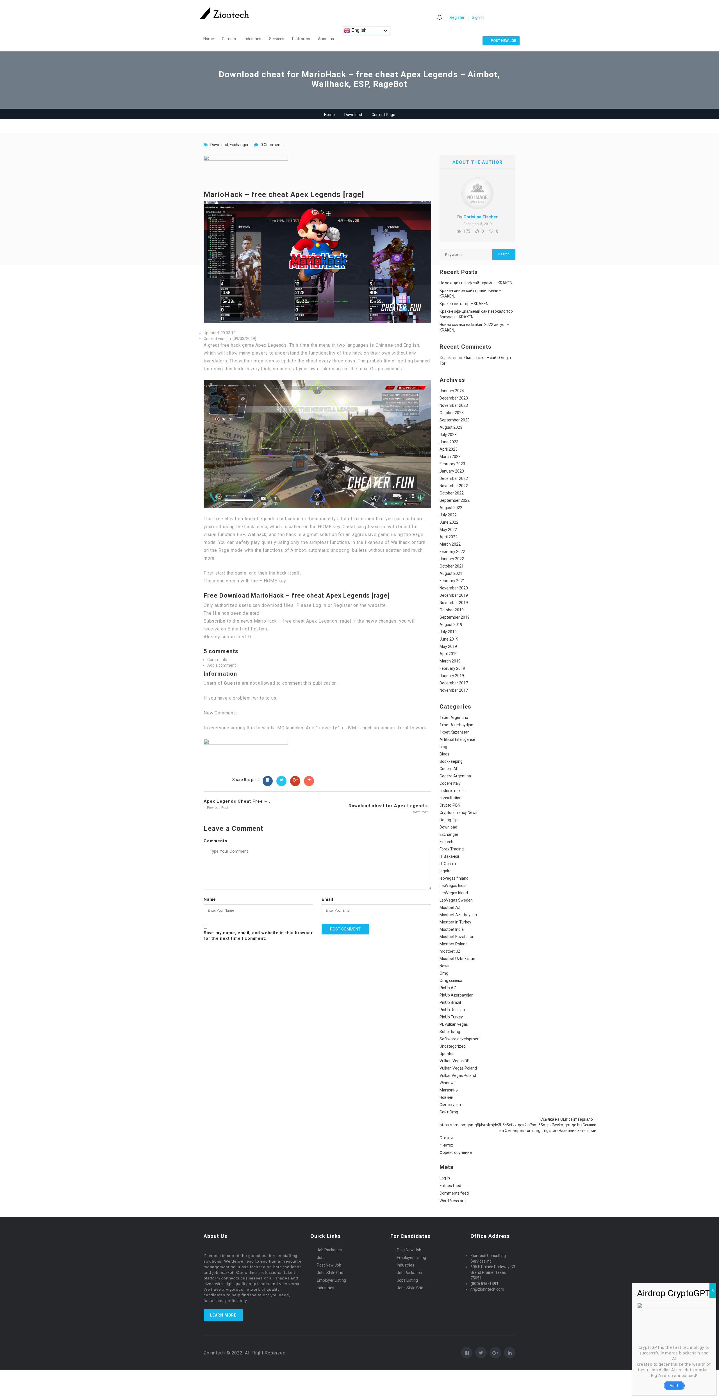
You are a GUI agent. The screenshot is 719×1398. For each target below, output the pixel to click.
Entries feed (450, 1185)
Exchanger (239, 144)
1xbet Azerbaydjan (456, 725)
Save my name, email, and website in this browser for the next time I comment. (258, 935)
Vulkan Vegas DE (454, 1061)
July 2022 (448, 515)
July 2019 (448, 632)
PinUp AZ (448, 988)
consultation (450, 798)
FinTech (446, 841)
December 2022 (454, 478)
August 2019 (451, 624)
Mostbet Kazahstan (457, 936)
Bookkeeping (451, 761)
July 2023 (448, 434)
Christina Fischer (480, 216)
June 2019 (449, 639)
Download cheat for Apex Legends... (390, 805)
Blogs (444, 754)
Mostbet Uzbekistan (457, 958)
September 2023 (455, 420)
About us (326, 39)
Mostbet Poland (454, 944)
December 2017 (454, 683)
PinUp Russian (452, 1009)
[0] (439, 18)
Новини (446, 1097)
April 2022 (449, 537)
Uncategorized (453, 1046)
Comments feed (454, 1193)
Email (327, 899)
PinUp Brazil (450, 1002)
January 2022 (452, 559)
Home (208, 39)
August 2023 (451, 427)
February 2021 (452, 580)
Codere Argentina (455, 776)
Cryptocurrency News (458, 812)
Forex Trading (452, 849)
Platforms (301, 39)
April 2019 (449, 654)
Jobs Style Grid (330, 1272)
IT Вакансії (449, 856)
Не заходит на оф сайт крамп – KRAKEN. (476, 283)
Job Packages (329, 1250)
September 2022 (455, 500)
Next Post (421, 812)
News (444, 966)
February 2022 (452, 551)
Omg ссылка (451, 980)
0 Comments (272, 144)
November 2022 (454, 486)
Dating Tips (449, 820)
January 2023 (452, 471)
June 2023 (449, 442)
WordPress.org (453, 1201)
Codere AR (449, 768)
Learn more (223, 1315)
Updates (447, 1053)
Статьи (446, 1138)
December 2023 (454, 398)
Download (353, 114)
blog (443, 747)
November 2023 (454, 405)
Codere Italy (450, 783)
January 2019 (452, 675)
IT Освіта (448, 863)
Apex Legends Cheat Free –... (238, 801)
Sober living (450, 1031)
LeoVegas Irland (454, 893)
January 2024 (452, 391)
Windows (448, 1083)
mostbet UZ (450, 951)
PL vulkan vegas (454, 1024)
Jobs (321, 1257)
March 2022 (450, 544)
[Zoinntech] (227, 13)
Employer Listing (331, 1280)
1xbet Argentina (454, 717)
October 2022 (452, 493)
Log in (445, 1178)
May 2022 (448, 529)
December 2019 (454, 595)
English (358, 30)
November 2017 (454, 690)
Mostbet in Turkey (455, 922)
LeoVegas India (453, 885)
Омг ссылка (450, 1104)
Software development (460, 1039)
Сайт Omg (449, 1112)
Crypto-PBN (450, 805)
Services (276, 39)
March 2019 (450, 661)
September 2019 (455, 617)
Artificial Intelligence (457, 739)
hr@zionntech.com (487, 1289)
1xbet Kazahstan (455, 732)
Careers (229, 39)
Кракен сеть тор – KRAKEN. (464, 303)
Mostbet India (452, 929)
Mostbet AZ (450, 907)
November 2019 (454, 602)
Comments (215, 840)
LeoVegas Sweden (456, 900)
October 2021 (452, 566)
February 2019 (452, 668)
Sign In (478, 17)
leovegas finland (454, 878)
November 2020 (454, 588)
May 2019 (448, 646)
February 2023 (452, 464)
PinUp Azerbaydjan (457, 995)
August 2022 (451, 507)
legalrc (445, 871)
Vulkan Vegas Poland (458, 1068)
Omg (444, 973)
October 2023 (452, 412)
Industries (252, 39)
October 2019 (452, 610)
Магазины (449, 1090)
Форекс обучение (456, 1152)
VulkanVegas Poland (458, 1075)
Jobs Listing (407, 1280)
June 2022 (449, 522)
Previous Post (217, 808)
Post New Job (329, 1265)
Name (210, 899)
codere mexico (453, 790)
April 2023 (449, 449)
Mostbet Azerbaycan (458, 915)
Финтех (446, 1145)
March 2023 (450, 456)
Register (457, 17)
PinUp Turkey (451, 1017)
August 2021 (451, 573)
